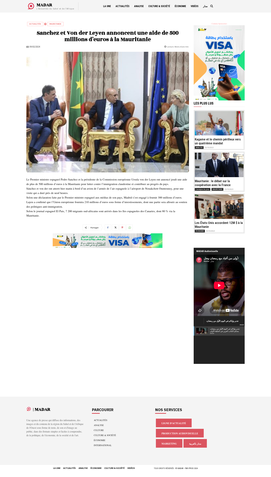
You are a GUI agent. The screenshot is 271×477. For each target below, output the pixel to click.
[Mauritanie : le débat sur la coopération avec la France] (219, 165)
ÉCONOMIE (200, 231)
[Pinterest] (122, 227)
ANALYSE (199, 147)
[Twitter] (115, 227)
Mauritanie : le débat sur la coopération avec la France (213, 183)
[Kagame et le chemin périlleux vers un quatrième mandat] (219, 123)
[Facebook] (108, 227)
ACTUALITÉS (35, 24)
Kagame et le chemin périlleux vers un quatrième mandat (218, 141)
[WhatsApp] (129, 227)
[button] (211, 6)
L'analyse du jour (202, 189)
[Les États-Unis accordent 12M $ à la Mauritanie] (219, 206)
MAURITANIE (55, 24)
